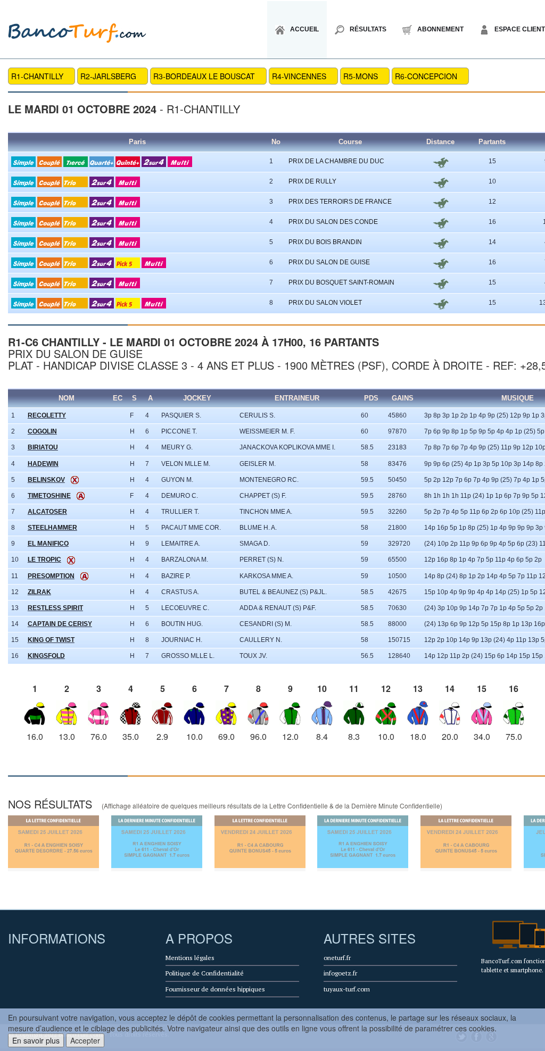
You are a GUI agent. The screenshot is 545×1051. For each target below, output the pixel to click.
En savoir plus (36, 1040)
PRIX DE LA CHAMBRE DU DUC (336, 161)
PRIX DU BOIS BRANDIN (325, 242)
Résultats (368, 29)
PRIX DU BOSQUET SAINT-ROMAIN (341, 282)
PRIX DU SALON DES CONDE (333, 222)
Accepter (85, 1040)
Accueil (304, 29)
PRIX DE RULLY (312, 181)
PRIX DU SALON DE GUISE (329, 262)
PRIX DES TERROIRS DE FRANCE (340, 201)
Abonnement (440, 29)
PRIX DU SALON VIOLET (325, 302)
